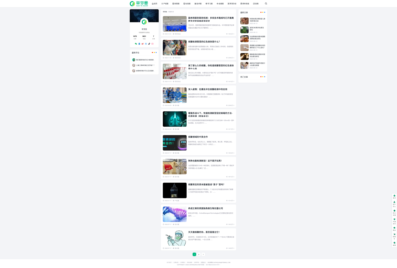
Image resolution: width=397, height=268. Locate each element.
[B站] (152, 43)
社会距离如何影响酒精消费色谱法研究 (257, 37)
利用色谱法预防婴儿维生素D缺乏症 (257, 20)
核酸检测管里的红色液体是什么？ (204, 41)
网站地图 (189, 262)
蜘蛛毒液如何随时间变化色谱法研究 (257, 55)
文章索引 (182, 262)
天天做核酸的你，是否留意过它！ (204, 232)
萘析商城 (245, 3)
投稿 (256, 3)
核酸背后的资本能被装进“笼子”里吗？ (206, 184)
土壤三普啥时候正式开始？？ (145, 65)
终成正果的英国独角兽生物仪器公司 (205, 208)
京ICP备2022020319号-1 (213, 265)
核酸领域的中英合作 (198, 136)
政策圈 (176, 3)
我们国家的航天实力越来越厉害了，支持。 (150, 60)
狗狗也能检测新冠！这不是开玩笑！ (205, 160)
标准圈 (187, 3)
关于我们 (169, 262)
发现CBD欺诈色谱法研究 (257, 28)
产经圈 (165, 3)
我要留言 (203, 262)
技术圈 (199, 3)
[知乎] (145, 43)
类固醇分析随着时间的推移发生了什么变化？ (257, 46)
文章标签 (175, 262)
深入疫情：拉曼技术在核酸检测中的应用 (207, 89)
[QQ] (139, 43)
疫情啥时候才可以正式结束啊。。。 (147, 71)
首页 (155, 3)
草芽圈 (165, 12)
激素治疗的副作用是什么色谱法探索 (257, 64)
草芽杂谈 (233, 3)
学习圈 (210, 3)
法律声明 (196, 262)
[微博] (142, 43)
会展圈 (221, 3)
